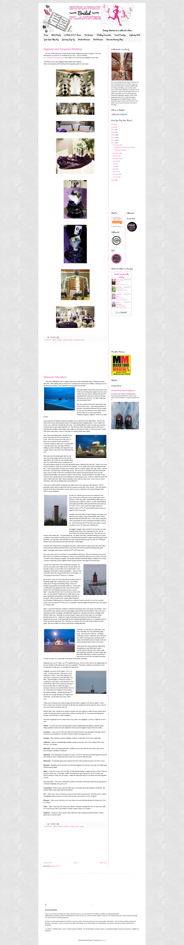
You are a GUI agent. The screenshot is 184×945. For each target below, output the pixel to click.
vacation (81, 826)
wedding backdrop (68, 340)
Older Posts (102, 863)
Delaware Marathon (55, 377)
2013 (113, 140)
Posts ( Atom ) (56, 866)
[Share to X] (56, 337)
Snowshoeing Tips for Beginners (123, 390)
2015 (113, 135)
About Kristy (56, 35)
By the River (119, 280)
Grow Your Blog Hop (51, 39)
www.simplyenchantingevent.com (54, 57)
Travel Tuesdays (120, 35)
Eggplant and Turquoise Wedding (63, 49)
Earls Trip (119, 287)
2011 (112, 180)
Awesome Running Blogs (114, 39)
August (115, 161)
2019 (113, 124)
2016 (113, 132)
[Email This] (51, 337)
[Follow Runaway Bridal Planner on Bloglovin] (119, 115)
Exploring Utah (134, 35)
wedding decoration (79, 340)
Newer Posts (48, 863)
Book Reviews (98, 39)
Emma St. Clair (120, 297)
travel (76, 826)
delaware (60, 826)
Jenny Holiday (120, 288)
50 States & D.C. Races (72, 35)
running (72, 826)
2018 (113, 127)
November (116, 153)
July (114, 163)
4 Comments (47, 826)
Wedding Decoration (104, 35)
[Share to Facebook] (58, 337)
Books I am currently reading (121, 275)
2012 (113, 143)
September (116, 158)
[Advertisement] (75, 359)
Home (46, 35)
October (115, 156)
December (116, 145)
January (115, 177)
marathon (66, 826)
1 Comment (47, 340)
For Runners (88, 35)
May (114, 169)
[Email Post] (48, 337)
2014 (113, 137)
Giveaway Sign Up (68, 39)
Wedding (59, 340)
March (115, 171)
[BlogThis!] (54, 337)
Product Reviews (84, 39)
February (116, 174)
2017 (113, 129)
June (114, 166)
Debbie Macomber (121, 305)
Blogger (103, 940)
